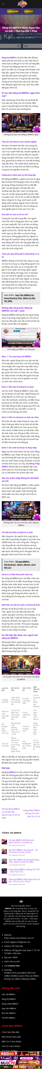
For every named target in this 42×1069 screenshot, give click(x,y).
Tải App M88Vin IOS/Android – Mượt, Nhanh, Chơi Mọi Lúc (22, 841)
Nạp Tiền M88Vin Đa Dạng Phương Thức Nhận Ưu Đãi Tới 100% (24, 861)
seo (32, 38)
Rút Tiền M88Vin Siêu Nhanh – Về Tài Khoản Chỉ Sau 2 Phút (23, 851)
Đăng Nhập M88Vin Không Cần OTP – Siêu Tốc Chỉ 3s (31, 813)
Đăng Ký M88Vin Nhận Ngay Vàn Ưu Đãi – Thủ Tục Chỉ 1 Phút (24, 880)
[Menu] (3, 4)
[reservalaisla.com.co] (22, 4)
